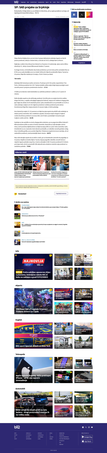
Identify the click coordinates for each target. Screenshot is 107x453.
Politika (78, 255)
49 (15, 194)
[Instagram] (89, 15)
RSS (60, 442)
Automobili (40, 437)
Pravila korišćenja (64, 437)
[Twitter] (82, 15)
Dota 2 (77, 291)
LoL (17, 306)
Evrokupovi (25, 214)
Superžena (28, 438)
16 (19, 205)
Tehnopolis (40, 435)
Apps (57, 362)
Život (15, 438)
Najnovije (23, 2)
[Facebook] (74, 15)
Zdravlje (28, 433)
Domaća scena (59, 291)
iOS (17, 373)
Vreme (51, 438)
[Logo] (16, 2)
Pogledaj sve (81, 62)
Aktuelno (78, 360)
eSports (40, 433)
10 (19, 240)
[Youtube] (92, 427)
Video (51, 433)
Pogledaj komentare (61, 193)
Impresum (61, 435)
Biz (15, 437)
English (78, 327)
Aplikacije (61, 440)
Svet (23, 222)
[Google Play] (87, 437)
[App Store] (87, 441)
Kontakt (61, 444)
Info (15, 433)
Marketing (61, 433)
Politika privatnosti (64, 438)
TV (50, 435)
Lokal (39, 438)
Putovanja (28, 435)
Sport (15, 435)
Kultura (28, 437)
